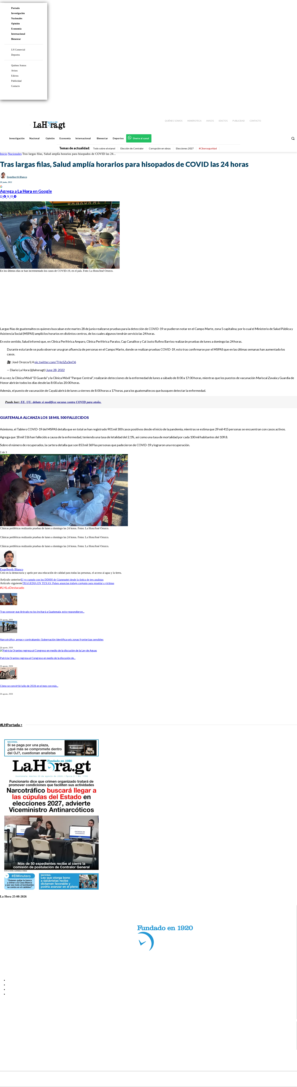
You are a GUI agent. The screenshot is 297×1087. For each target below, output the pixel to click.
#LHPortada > (11, 725)
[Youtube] (290, 106)
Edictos (14, 76)
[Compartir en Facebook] (5, 196)
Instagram (16, 1034)
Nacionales (16, 18)
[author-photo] (8, 566)
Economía (16, 28)
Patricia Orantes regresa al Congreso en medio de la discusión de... (37, 658)
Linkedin (15, 1038)
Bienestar (16, 39)
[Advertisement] (103, 299)
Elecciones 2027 (185, 148)
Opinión (15, 23)
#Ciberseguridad (208, 148)
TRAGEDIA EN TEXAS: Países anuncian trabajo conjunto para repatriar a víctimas (68, 583)
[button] (293, 138)
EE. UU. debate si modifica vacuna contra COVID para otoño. (53, 402)
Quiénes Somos (18, 65)
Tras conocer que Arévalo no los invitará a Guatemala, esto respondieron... (42, 611)
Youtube (15, 1047)
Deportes (15, 55)
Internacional (18, 34)
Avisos (14, 70)
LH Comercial (18, 49)
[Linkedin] (278, 106)
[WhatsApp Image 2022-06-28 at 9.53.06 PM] (64, 525)
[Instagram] (272, 106)
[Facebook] (266, 106)
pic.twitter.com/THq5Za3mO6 (55, 362)
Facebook (16, 1030)
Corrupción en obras (160, 148)
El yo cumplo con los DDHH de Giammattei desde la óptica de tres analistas (62, 579)
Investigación (18, 13)
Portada (15, 8)
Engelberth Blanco (17, 177)
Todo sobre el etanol (104, 148)
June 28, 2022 (55, 370)
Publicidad (16, 81)
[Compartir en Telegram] (15, 196)
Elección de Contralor (132, 148)
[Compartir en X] (8, 196)
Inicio (3, 154)
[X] (5, 1043)
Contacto (15, 86)
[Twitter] (284, 106)
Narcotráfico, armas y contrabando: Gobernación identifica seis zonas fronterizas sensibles (51, 639)
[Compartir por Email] (12, 196)
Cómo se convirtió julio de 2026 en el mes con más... (29, 685)
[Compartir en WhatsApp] (1, 196)
